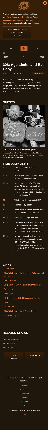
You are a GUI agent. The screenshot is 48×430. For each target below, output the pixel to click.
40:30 (5, 222)
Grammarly (8, 289)
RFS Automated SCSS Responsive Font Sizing (23, 298)
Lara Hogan (9, 269)
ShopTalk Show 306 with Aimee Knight (20, 311)
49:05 (5, 236)
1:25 (5, 168)
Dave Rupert (12, 17)
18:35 (5, 183)
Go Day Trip (9, 307)
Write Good (8, 294)
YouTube (24, 401)
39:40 (5, 218)
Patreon (35, 23)
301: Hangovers (9, 343)
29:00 (5, 205)
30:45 (5, 210)
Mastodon (24, 390)
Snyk (6, 302)
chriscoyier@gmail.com (24, 414)
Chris (9, 155)
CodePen (28, 155)
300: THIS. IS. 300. (10, 347)
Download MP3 (38, 74)
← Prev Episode (13, 356)
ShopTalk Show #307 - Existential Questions (22, 285)
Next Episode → (34, 356)
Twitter (24, 386)
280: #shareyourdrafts (11, 339)
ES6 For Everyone (11, 316)
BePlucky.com (10, 280)
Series (24, 397)
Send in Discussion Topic (17, 32)
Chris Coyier (26, 17)
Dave (36, 155)
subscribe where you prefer (14, 20)
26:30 (5, 200)
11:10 (5, 175)
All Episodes (24, 394)
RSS (24, 405)
